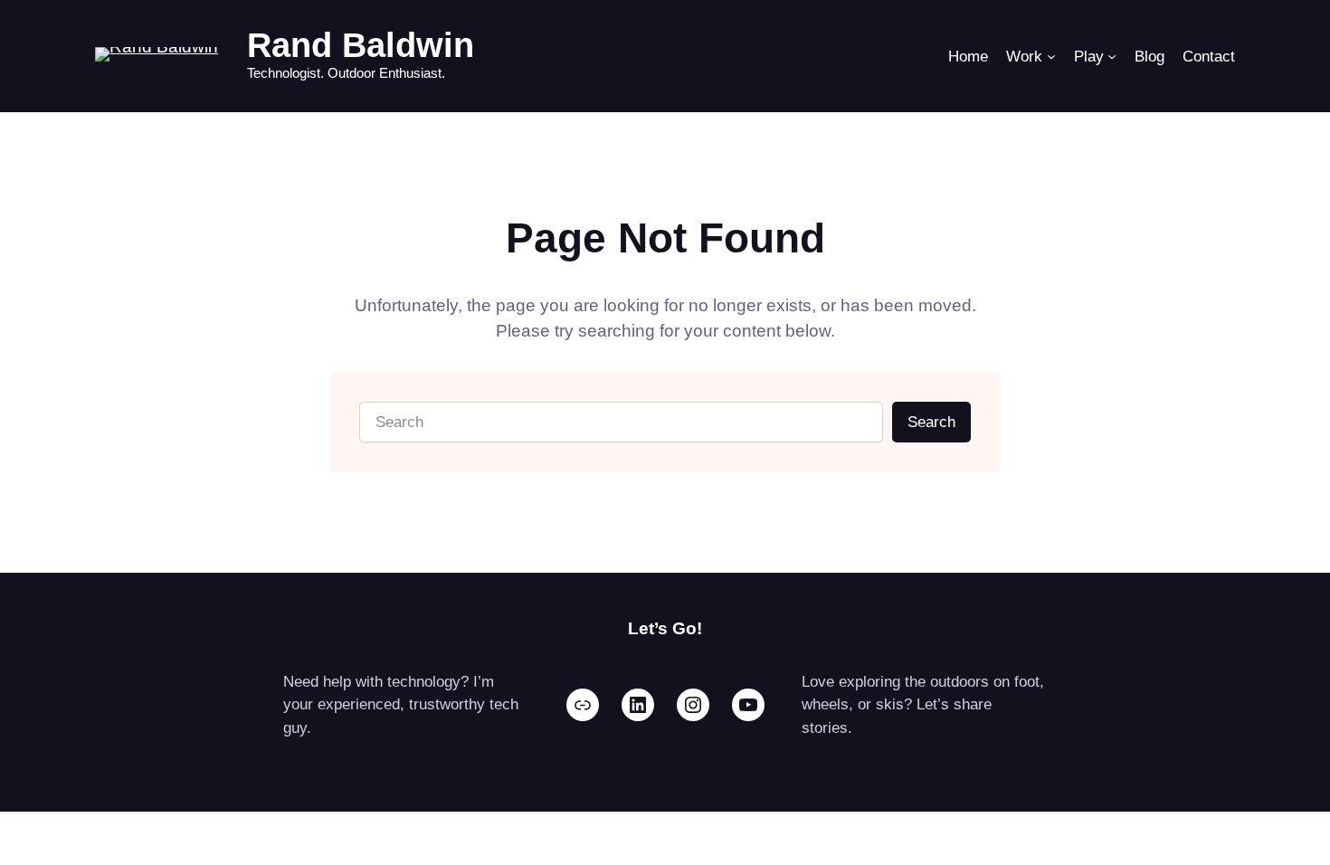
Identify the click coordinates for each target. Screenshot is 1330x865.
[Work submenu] (1051, 56)
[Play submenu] (1111, 56)
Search (931, 422)
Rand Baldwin (360, 45)
